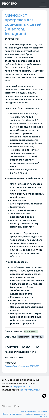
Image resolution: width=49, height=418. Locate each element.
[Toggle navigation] (43, 4)
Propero (9, 4)
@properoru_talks (30, 389)
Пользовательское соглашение (33, 411)
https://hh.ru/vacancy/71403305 (22, 366)
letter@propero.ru (20, 386)
